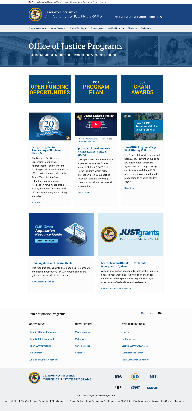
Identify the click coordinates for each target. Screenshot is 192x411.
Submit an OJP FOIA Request (43, 359)
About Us (119, 17)
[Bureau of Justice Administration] (118, 379)
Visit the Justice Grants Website (116, 288)
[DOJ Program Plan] (96, 89)
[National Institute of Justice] (153, 379)
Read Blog (36, 202)
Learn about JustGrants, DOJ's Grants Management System (123, 265)
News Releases (82, 345)
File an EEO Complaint (40, 345)
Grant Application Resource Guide (52, 263)
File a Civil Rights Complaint (42, 332)
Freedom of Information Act (146, 401)
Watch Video (84, 192)
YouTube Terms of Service (96, 139)
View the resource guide (43, 282)
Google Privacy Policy (87, 141)
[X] (152, 315)
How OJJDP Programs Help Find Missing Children (140, 149)
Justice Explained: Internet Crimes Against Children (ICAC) (94, 151)
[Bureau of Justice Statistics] (135, 380)
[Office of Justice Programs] (35, 14)
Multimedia (80, 338)
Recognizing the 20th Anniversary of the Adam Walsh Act (46, 150)
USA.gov (167, 401)
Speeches (80, 352)
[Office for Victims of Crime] (135, 390)
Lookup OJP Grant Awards (134, 345)
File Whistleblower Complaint (34, 401)
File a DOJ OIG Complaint (41, 338)
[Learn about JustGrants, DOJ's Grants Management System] (130, 234)
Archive (125, 332)
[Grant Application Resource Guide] (61, 234)
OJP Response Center (132, 352)
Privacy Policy (76, 401)
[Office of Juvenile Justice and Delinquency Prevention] (118, 390)
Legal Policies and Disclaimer (100, 401)
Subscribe (153, 17)
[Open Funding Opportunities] (50, 89)
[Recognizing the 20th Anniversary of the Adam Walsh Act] (50, 126)
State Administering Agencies (136, 359)
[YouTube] (161, 315)
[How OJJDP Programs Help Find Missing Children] (142, 126)
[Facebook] (144, 315)
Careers (142, 17)
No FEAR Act (124, 401)
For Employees (128, 338)
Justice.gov (180, 401)
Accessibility (11, 401)
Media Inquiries (82, 332)
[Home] (73, 15)
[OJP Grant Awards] (142, 89)
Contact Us (131, 17)
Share (163, 19)
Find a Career (35, 352)
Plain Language (59, 401)
